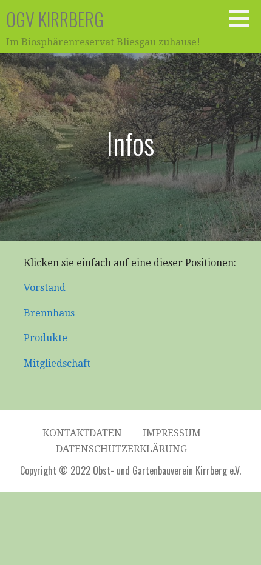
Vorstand (45, 287)
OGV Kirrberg (55, 19)
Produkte (45, 338)
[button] (243, 18)
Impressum (172, 433)
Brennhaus (49, 313)
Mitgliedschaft (57, 363)
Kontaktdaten (82, 433)
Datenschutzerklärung (121, 449)
